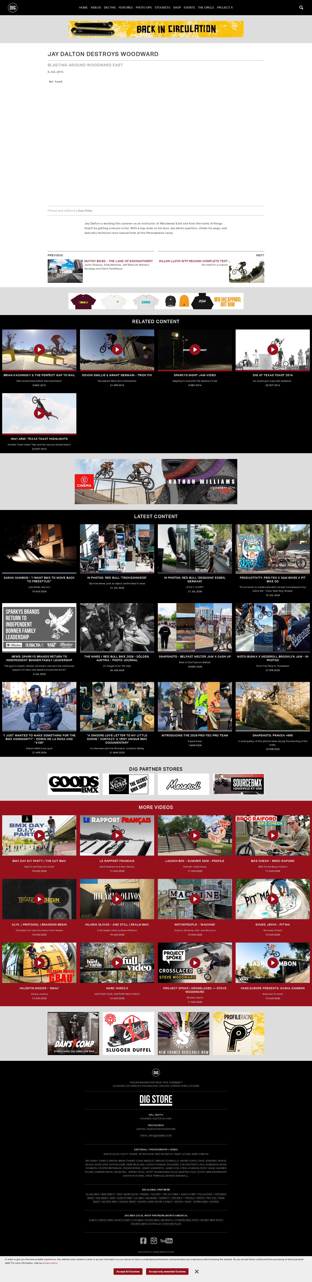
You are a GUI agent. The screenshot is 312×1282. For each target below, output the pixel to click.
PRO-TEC (211, 1198)
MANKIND (151, 1198)
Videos (96, 7)
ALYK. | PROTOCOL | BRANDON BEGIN (39, 924)
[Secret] (128, 784)
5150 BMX (137, 1220)
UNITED (178, 1201)
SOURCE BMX (109, 1201)
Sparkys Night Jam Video (195, 375)
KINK (112, 1198)
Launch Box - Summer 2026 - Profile (194, 861)
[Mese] (183, 784)
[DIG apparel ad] (156, 301)
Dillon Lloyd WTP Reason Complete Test (193, 261)
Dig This (110, 7)
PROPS (200, 1198)
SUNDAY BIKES (127, 1201)
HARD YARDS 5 (117, 988)
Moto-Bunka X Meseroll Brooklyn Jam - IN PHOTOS (272, 658)
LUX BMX (139, 1198)
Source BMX (138, 1224)
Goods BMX (152, 1220)
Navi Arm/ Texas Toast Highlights (39, 439)
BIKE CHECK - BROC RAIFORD (273, 861)
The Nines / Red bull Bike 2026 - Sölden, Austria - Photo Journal (117, 658)
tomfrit (156, 1252)
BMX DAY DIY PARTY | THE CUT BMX (39, 861)
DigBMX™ (177, 1082)
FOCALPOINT (205, 1194)
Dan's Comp (122, 1220)
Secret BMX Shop (211, 1220)
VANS (188, 1201)
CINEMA (144, 1194)
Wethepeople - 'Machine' (194, 924)
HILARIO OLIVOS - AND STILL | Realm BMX (117, 924)
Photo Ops (144, 7)
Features (126, 7)
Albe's (93, 1220)
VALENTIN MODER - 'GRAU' (39, 988)
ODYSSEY (177, 1198)
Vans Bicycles (172, 1224)
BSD (119, 1194)
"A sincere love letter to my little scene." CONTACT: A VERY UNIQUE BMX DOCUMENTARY (117, 739)
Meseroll (167, 1220)
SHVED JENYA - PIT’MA (272, 924)
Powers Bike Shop (186, 1220)
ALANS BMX (92, 1194)
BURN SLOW (131, 1194)
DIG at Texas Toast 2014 (273, 375)
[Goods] (73, 784)
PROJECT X (225, 7)
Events (189, 7)
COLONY (156, 1194)
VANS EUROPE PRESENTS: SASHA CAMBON (273, 988)
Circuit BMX (105, 1220)
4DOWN (214, 1201)
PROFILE (189, 1198)
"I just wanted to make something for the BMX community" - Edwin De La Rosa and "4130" (39, 739)
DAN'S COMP (188, 1194)
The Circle (206, 7)
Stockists (162, 7)
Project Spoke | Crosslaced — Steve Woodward (194, 990)
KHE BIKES (102, 1198)
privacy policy (50, 1263)
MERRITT (164, 1198)
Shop (177, 7)
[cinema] (156, 481)
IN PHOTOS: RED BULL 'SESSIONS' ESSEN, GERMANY (195, 579)
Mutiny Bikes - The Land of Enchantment (118, 261)
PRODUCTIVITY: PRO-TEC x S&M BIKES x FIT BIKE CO (273, 579)
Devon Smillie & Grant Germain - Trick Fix (117, 375)
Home (83, 7)
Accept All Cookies (128, 1271)
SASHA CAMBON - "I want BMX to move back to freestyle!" (39, 579)
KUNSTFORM (124, 1198)
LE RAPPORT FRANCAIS (117, 861)
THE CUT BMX (171, 1194)
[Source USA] (238, 784)
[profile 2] (156, 29)
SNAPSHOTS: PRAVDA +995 (273, 735)
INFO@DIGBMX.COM (160, 1135)
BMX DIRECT (108, 1194)
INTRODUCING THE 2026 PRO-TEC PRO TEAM (195, 735)
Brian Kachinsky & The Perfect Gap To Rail (39, 375)
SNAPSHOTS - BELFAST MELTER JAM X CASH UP (195, 656)
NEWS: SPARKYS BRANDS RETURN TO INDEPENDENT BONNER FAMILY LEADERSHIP (39, 658)
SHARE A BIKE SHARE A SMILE (155, 1201)
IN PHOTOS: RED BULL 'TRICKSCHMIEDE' (117, 577)
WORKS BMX (201, 1201)
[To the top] (156, 1072)
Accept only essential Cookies (167, 1271)
